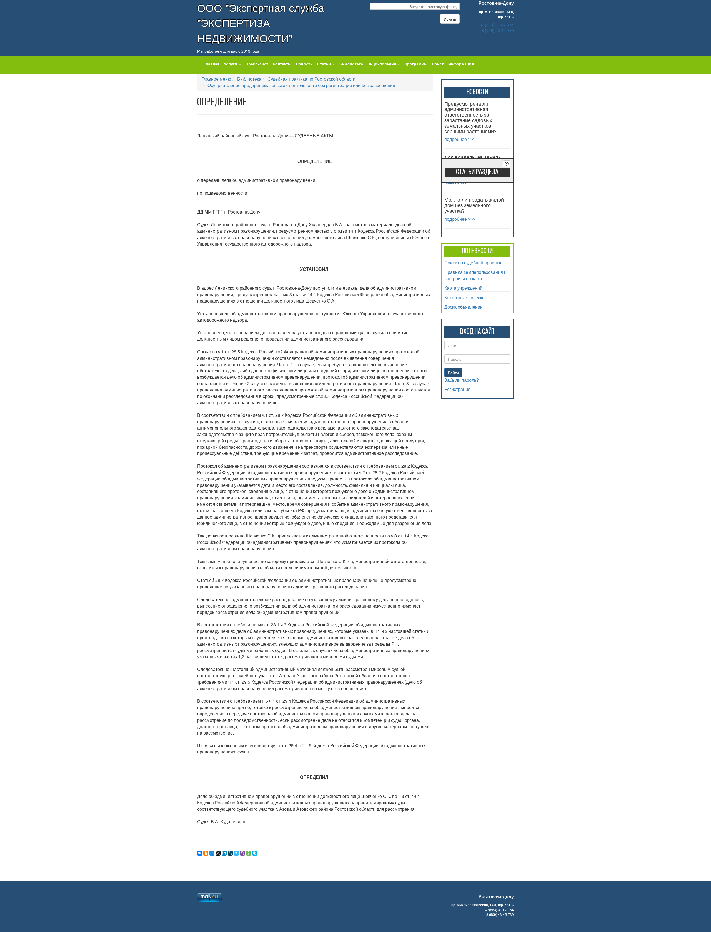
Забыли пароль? (461, 380)
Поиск (438, 63)
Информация (461, 63)
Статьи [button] (324, 63)
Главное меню (216, 79)
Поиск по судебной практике (473, 262)
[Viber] (242, 853)
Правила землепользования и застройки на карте (475, 275)
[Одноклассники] (205, 853)
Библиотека (351, 63)
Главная (211, 63)
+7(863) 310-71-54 (497, 25)
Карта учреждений (463, 288)
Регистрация (457, 389)
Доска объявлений (463, 307)
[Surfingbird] (236, 853)
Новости (304, 63)
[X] (218, 853)
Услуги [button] (231, 63)
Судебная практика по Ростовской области (311, 79)
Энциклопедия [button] (382, 63)
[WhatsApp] (248, 853)
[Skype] (254, 853)
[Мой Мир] (211, 853)
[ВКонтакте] (199, 853)
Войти (453, 372)
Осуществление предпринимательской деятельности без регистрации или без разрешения (301, 85)
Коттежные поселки (464, 297)
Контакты (282, 63)
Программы (415, 63)
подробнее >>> (459, 139)
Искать (450, 19)
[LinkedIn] (224, 853)
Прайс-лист (257, 63)
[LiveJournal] (230, 853)
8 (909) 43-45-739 (498, 30)
